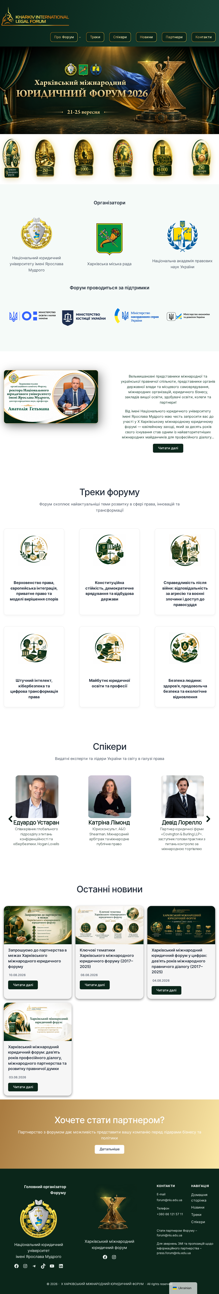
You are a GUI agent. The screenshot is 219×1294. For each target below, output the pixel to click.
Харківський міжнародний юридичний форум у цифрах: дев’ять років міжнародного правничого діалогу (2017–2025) (179, 961)
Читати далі (23, 985)
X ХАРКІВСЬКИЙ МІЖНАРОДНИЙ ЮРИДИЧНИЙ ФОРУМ (102, 1284)
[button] (168, 448)
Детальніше (110, 1149)
